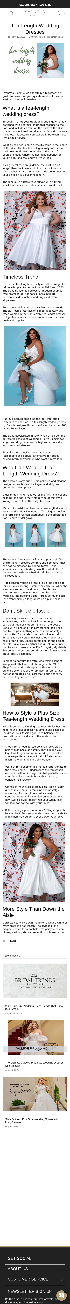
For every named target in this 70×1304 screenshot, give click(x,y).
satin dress (37, 810)
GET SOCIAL (19, 1258)
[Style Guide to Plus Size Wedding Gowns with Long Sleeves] (35, 1094)
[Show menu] (4, 13)
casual (34, 293)
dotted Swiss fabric (21, 634)
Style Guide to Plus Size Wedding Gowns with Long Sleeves (31, 1121)
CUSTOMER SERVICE (28, 1279)
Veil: (7, 766)
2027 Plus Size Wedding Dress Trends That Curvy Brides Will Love (34, 1008)
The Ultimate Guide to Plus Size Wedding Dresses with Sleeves (34, 1064)
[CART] (65, 13)
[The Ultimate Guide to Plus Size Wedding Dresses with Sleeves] (35, 1037)
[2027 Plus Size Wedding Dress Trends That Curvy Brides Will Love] (35, 981)
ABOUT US (18, 1269)
